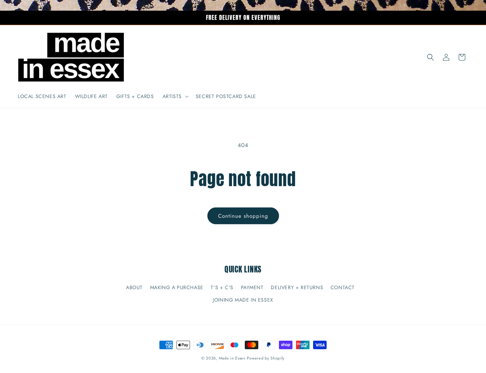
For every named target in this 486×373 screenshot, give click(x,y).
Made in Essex (232, 358)
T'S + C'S (222, 287)
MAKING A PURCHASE (177, 287)
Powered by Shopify (266, 358)
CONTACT (343, 287)
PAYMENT (252, 287)
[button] (174, 96)
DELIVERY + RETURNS (297, 287)
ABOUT (134, 287)
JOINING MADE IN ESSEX (243, 299)
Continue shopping (243, 216)
